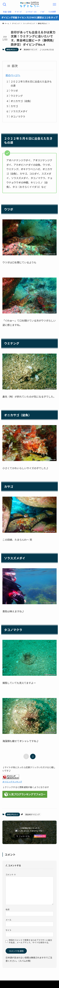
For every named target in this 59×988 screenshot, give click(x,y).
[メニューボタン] (54, 4)
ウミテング (17, 96)
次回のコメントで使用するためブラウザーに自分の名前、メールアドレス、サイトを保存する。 (30, 941)
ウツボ (14, 90)
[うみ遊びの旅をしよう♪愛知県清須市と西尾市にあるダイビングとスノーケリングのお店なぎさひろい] (29, 4)
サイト (8, 930)
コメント (11, 874)
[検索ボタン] (4, 4)
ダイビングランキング (12, 781)
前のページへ (13, 75)
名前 (8, 909)
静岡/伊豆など (12, 49)
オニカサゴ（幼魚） (21, 101)
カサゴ (14, 106)
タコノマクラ (18, 116)
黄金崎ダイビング (30, 49)
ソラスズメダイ (19, 111)
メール (8, 919)
